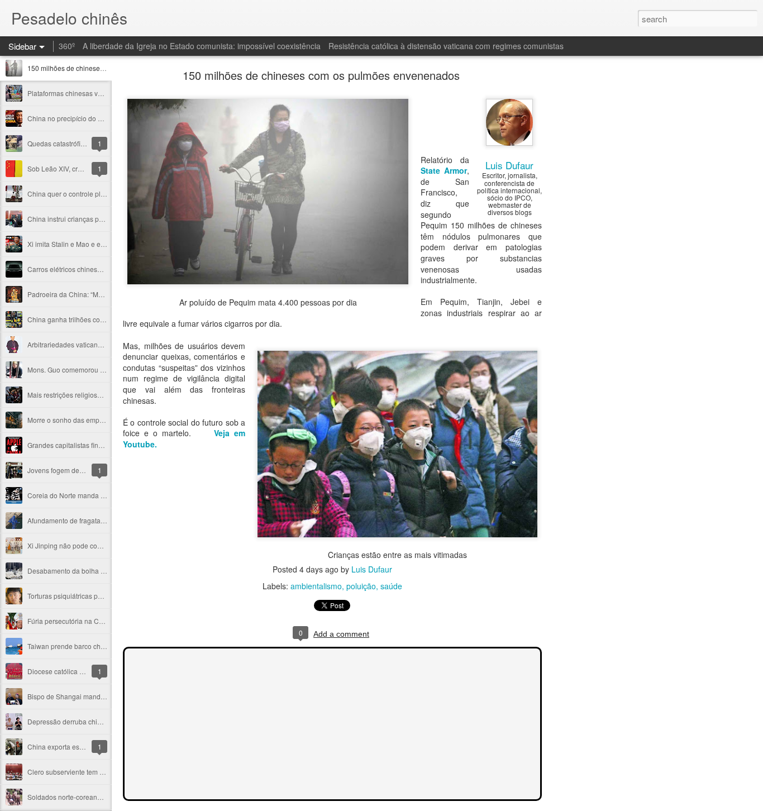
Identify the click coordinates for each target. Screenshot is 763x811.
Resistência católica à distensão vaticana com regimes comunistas (446, 45)
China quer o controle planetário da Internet (93, 193)
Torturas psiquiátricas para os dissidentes (90, 595)
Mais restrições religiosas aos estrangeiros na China (107, 394)
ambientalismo (316, 585)
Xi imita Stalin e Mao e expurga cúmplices (90, 244)
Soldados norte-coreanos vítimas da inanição (96, 797)
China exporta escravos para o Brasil (83, 746)
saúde (391, 585)
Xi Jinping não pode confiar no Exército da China (101, 545)
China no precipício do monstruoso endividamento (103, 118)
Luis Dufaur (509, 165)
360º (67, 45)
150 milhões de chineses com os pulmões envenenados (321, 75)
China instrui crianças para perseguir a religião (98, 218)
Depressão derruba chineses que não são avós (99, 721)
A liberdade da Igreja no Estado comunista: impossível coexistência (202, 45)
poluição (361, 585)
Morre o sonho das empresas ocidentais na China (103, 419)
